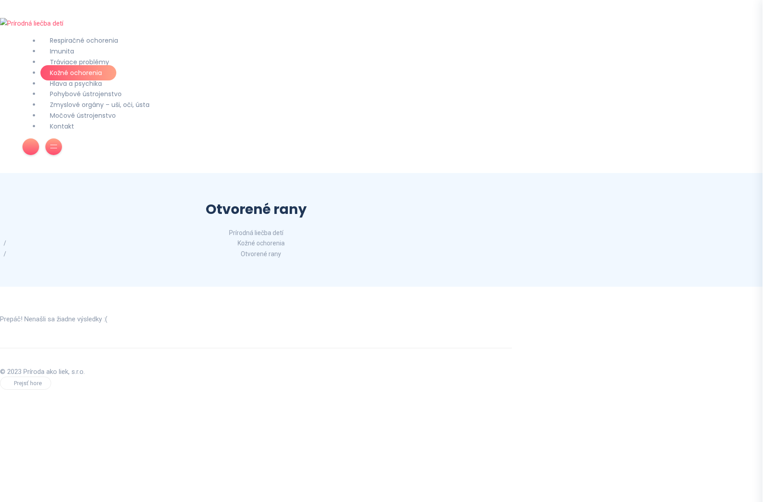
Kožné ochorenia (76, 72)
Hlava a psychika (76, 83)
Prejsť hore (28, 383)
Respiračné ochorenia (84, 40)
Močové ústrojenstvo (83, 115)
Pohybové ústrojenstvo (86, 93)
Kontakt (62, 126)
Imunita (62, 51)
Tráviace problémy (79, 62)
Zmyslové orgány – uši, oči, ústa (100, 104)
